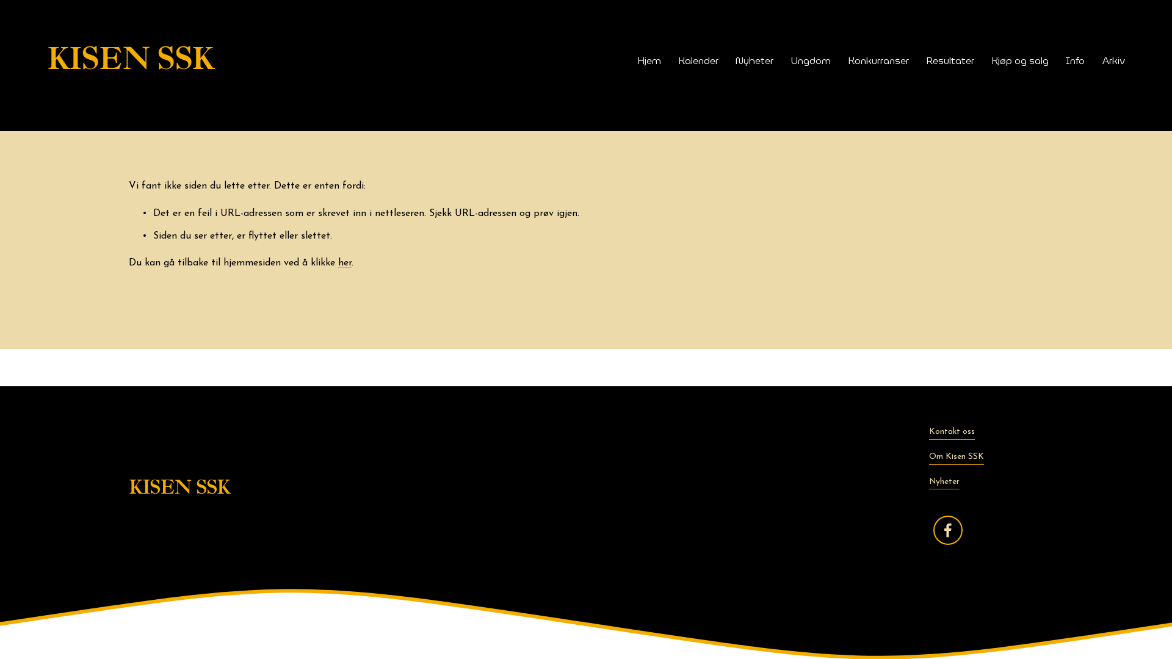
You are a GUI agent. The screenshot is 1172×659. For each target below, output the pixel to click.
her (345, 263)
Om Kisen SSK (956, 457)
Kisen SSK (131, 60)
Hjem (649, 60)
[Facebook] (948, 530)
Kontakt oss (952, 432)
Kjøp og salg (1020, 60)
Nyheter (754, 60)
